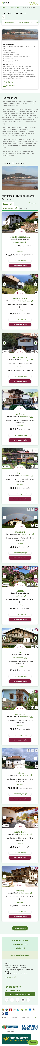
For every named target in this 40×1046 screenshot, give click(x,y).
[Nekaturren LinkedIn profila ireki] (28, 1000)
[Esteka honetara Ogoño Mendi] (20, 284)
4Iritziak (6, 584)
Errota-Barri (20, 831)
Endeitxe (20, 772)
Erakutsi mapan (18, 242)
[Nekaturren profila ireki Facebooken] (12, 1000)
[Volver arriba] (36, 1017)
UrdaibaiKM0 (20, 357)
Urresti (20, 590)
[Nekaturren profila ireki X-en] (17, 1000)
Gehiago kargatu (20, 928)
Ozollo (20, 652)
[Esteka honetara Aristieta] (20, 876)
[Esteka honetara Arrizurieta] (20, 699)
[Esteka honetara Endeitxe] (20, 758)
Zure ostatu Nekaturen (20, 944)
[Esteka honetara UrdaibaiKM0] (20, 343)
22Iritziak (6, 467)
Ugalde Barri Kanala (20, 236)
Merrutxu (20, 531)
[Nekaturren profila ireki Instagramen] (7, 1000)
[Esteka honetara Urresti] (20, 576)
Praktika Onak (20, 948)
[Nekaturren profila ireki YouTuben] (23, 1000)
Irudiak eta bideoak (25, 23)
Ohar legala (14, 1017)
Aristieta (20, 890)
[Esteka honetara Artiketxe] (20, 399)
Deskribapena (10, 23)
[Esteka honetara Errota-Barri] (20, 817)
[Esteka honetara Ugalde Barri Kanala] (20, 222)
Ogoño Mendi (20, 298)
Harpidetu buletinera (20, 940)
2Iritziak (6, 825)
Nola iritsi (9, 82)
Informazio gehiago (20, 260)
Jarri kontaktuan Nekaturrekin (20, 994)
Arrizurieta (19, 714)
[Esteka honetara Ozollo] (20, 638)
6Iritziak (6, 351)
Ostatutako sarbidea (21, 955)
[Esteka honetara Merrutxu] (20, 517)
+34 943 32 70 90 (13, 987)
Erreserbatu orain (20, 265)
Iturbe (20, 473)
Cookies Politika (24, 1017)
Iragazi (6, 204)
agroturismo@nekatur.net (14, 990)
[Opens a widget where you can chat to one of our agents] (32, 1042)
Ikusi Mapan (10, 85)
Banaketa (20, 251)
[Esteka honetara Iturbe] (20, 458)
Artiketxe (19, 414)
